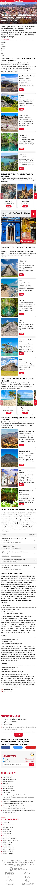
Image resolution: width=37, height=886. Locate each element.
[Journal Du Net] (9, 877)
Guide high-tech (7, 829)
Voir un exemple (30, 759)
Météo (3, 55)
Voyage (6, 759)
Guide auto (6, 822)
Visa (2, 53)
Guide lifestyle (7, 833)
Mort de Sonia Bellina (9, 781)
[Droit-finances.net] (27, 877)
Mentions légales (23, 864)
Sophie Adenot (7, 777)
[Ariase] (9, 884)
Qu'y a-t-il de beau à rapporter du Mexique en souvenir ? (15, 553)
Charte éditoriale (21, 860)
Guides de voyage (8, 851)
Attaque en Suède (8, 788)
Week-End (7, 761)
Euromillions (6, 792)
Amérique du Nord (7, 4)
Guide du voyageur (8, 853)
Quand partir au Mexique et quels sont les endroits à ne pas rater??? (17, 566)
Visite (2, 50)
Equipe (14, 860)
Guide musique (7, 842)
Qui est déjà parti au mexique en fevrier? (13, 559)
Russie (5, 724)
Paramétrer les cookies (7, 864)
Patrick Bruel (6, 784)
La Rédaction (8, 689)
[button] (1, 196)
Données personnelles (28, 862)
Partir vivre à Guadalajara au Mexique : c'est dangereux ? (14, 539)
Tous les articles (7, 862)
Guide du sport (7, 844)
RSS (13, 862)
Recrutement (18, 862)
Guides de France (8, 827)
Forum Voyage (6, 542)
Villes (2, 44)
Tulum (29, 326)
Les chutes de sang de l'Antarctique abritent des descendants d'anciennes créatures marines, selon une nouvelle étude (19, 797)
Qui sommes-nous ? (7, 860)
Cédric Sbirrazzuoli (8, 786)
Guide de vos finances (9, 825)
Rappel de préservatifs (9, 779)
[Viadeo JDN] (27, 880)
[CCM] (27, 873)
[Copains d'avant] (9, 880)
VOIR (21, 89)
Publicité (28, 860)
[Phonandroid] (27, 884)
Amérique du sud (16, 542)
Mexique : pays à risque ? (9, 546)
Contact (33, 860)
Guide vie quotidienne (9, 849)
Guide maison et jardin (9, 838)
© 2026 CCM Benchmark (18, 866)
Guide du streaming (8, 847)
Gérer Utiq (16, 864)
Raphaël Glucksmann (9, 790)
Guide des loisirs (7, 836)
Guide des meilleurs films (10, 840)
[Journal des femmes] (9, 873)
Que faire (3, 42)
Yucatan (3, 46)
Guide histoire (7, 831)
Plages (3, 48)
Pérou (14, 561)
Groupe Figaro (31, 864)
